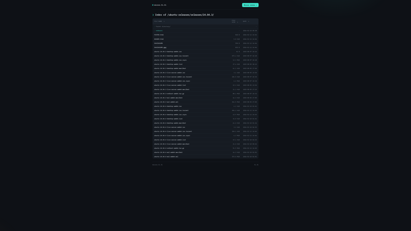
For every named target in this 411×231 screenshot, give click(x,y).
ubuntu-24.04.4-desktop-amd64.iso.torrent (171, 110)
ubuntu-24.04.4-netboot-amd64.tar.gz (169, 148)
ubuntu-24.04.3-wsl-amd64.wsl (166, 102)
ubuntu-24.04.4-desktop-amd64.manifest (170, 123)
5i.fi (256, 165)
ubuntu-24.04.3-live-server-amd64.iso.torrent (173, 77)
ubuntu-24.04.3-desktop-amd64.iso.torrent (171, 56)
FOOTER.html (159, 35)
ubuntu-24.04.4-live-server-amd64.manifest (171, 144)
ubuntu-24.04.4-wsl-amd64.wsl (166, 157)
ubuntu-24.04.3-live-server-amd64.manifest (171, 89)
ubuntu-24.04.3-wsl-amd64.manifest (168, 98)
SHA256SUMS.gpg (160, 47)
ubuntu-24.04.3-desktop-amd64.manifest (170, 68)
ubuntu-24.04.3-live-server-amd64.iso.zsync (172, 81)
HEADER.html (159, 39)
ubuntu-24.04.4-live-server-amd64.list (170, 140)
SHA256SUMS (158, 43)
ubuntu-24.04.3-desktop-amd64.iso (168, 52)
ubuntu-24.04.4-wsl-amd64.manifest (168, 152)
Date (244, 21)
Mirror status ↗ (250, 5)
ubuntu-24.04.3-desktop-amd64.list (168, 64)
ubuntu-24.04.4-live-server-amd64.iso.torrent (173, 131)
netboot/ (159, 31)
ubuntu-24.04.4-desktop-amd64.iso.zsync (170, 115)
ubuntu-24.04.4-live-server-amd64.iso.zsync (172, 135)
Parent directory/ (163, 26)
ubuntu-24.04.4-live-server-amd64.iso (169, 127)
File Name (158, 21)
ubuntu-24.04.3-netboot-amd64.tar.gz (169, 94)
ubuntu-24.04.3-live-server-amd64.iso (169, 73)
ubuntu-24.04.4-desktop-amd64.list (168, 119)
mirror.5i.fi (160, 5)
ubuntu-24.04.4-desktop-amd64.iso (168, 106)
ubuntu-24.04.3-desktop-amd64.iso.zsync (170, 60)
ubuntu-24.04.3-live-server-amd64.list (170, 85)
